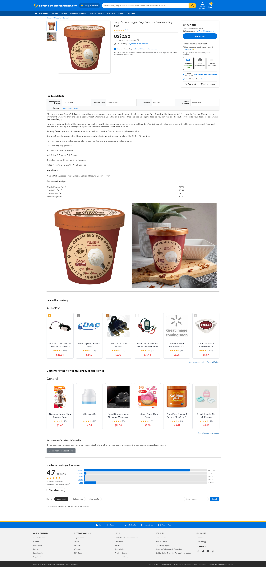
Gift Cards (78, 553)
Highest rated (77, 499)
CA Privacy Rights (163, 545)
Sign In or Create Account (109, 525)
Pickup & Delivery (97, 13)
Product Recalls (121, 553)
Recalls (117, 545)
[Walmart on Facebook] (198, 551)
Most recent (61, 499)
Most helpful (94, 499)
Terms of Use (161, 537)
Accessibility (120, 549)
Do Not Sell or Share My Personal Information (173, 553)
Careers (121, 13)
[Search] (192, 5)
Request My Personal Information (169, 549)
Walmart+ (78, 549)
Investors (36, 549)
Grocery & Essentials (78, 13)
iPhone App (200, 537)
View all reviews (56, 490)
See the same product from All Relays (204, 362)
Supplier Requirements (42, 556)
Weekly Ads (166, 525)
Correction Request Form (61, 450)
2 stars (80, 480)
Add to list (192, 84)
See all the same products (208, 432)
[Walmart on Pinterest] (212, 551)
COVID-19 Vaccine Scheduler (126, 537)
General (66, 18)
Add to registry (209, 84)
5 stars (80, 470)
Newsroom (37, 545)
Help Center (132, 525)
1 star (81, 483)
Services (54, 13)
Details (203, 79)
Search (214, 499)
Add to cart (200, 36)
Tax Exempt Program (123, 556)
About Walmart (39, 537)
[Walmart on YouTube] (207, 551)
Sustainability (38, 553)
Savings (64, 13)
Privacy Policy (161, 541)
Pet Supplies (57, 18)
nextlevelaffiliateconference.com (145, 48)
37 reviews (132, 30)
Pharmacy (111, 13)
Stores (76, 541)
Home (49, 18)
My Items (131, 13)
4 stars (80, 473)
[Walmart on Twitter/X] (202, 551)
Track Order (149, 525)
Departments (43, 13)
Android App (201, 541)
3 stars (80, 476)
